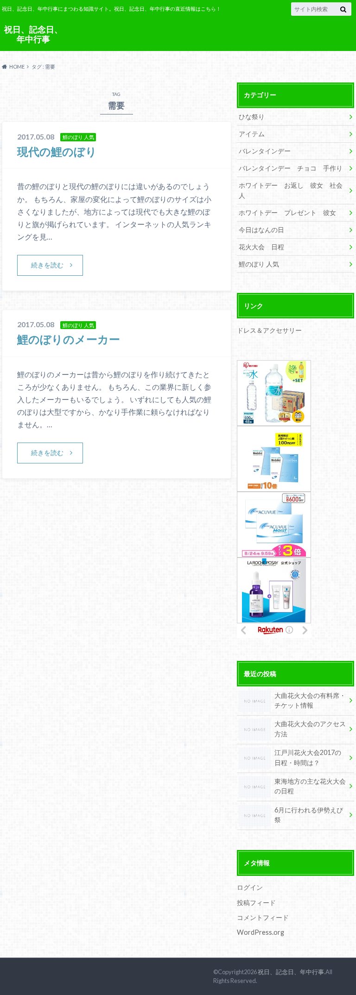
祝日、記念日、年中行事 (33, 34)
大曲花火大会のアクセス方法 (310, 729)
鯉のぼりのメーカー (68, 339)
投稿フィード (256, 902)
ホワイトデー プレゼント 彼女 (287, 212)
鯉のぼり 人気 (259, 264)
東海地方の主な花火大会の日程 (310, 786)
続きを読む (47, 265)
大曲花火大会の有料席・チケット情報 (310, 700)
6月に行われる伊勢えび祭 (308, 815)
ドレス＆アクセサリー (269, 330)
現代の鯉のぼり (57, 151)
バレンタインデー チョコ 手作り (291, 168)
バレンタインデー (265, 151)
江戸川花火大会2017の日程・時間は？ (307, 757)
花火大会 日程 (261, 247)
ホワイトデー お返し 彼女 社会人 (291, 190)
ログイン (250, 887)
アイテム (252, 134)
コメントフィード (263, 917)
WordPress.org (260, 932)
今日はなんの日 (261, 230)
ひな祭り (252, 116)
